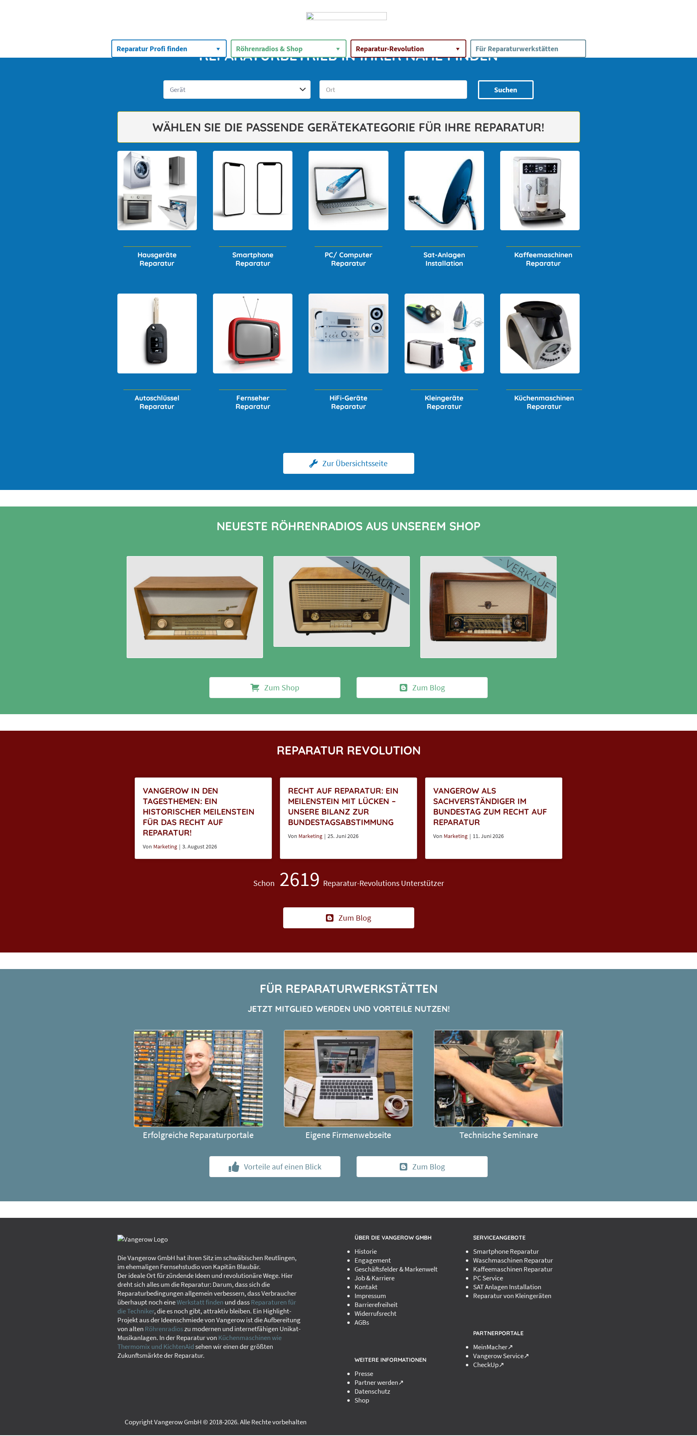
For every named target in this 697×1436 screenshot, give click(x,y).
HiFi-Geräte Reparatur (348, 402)
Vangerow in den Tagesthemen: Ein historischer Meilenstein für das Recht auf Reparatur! (199, 812)
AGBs (362, 1322)
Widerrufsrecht (375, 1313)
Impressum (370, 1295)
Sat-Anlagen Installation (444, 258)
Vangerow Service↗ (501, 1355)
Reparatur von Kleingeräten (512, 1295)
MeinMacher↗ (493, 1346)
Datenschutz (372, 1391)
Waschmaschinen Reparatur (513, 1260)
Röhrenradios (164, 1328)
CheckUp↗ (488, 1364)
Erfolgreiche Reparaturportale (198, 1134)
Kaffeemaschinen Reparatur (543, 258)
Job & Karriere (374, 1277)
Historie (366, 1251)
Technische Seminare (498, 1134)
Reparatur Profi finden (152, 48)
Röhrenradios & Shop (269, 48)
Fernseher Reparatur (253, 402)
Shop (362, 1400)
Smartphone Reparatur (252, 258)
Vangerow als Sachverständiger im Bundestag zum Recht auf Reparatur (490, 806)
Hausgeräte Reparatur (157, 258)
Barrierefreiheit (376, 1304)
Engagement (373, 1260)
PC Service (488, 1277)
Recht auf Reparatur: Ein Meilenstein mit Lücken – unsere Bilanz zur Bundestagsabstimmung (343, 806)
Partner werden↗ (379, 1382)
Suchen (505, 89)
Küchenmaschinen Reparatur (544, 402)
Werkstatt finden (200, 1302)
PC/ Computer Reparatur (348, 258)
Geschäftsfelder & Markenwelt (396, 1269)
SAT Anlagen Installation (507, 1286)
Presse (364, 1373)
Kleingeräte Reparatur (444, 402)
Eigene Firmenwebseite (348, 1134)
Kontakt (366, 1286)
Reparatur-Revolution (390, 48)
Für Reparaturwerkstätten (517, 48)
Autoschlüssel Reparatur (157, 402)
